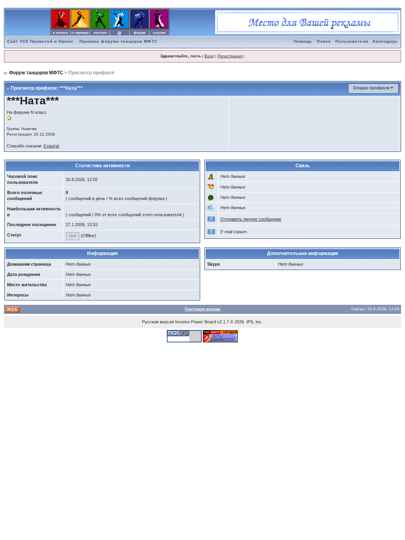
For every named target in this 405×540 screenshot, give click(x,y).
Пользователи (351, 41)
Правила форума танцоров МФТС (118, 41)
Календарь (385, 41)
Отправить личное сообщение (250, 219)
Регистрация (230, 56)
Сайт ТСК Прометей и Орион (40, 41)
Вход (209, 56)
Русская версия (158, 321)
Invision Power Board (195, 321)
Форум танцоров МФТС (36, 73)
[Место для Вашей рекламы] (307, 21)
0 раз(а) (51, 145)
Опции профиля (371, 87)
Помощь (303, 41)
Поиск (324, 41)
